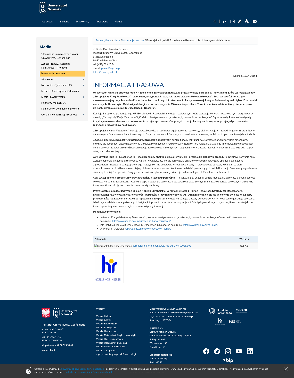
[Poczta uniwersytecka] (255, 21)
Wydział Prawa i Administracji (110, 346)
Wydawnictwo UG (158, 343)
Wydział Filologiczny (106, 327)
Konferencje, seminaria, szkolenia (60, 108)
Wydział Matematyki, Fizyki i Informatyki (116, 335)
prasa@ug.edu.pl (110, 68)
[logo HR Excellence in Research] (109, 267)
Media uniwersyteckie (53, 96)
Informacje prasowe (53, 73)
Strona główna (103, 40)
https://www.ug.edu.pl (105, 72)
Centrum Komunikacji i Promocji (59, 114)
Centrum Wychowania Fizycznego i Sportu (170, 335)
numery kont (48, 350)
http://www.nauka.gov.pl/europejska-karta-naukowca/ (141, 221)
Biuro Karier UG (157, 347)
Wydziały (100, 309)
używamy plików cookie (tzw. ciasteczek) (82, 369)
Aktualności (47, 79)
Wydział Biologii (103, 316)
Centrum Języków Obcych (163, 332)
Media (45, 47)
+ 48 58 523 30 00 (64, 345)
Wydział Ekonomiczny (107, 323)
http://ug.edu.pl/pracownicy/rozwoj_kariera (148, 228)
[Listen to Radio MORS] (232, 21)
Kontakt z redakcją (159, 358)
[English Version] (224, 21)
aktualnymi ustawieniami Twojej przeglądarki (89, 372)
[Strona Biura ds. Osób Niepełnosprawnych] (246, 21)
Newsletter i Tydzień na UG (56, 85)
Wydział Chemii (103, 320)
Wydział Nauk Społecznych (109, 339)
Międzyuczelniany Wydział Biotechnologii (116, 354)
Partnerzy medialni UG (54, 102)
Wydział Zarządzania (106, 350)
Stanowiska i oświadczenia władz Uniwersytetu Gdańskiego (59, 56)
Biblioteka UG (156, 328)
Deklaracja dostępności (161, 355)
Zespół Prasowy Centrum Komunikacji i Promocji (55, 65)
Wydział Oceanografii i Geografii (111, 343)
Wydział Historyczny (106, 331)
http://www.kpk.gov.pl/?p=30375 (200, 224)
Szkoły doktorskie (158, 339)
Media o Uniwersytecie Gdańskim (60, 91)
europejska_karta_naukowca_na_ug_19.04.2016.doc (162, 245)
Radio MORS (156, 362)
